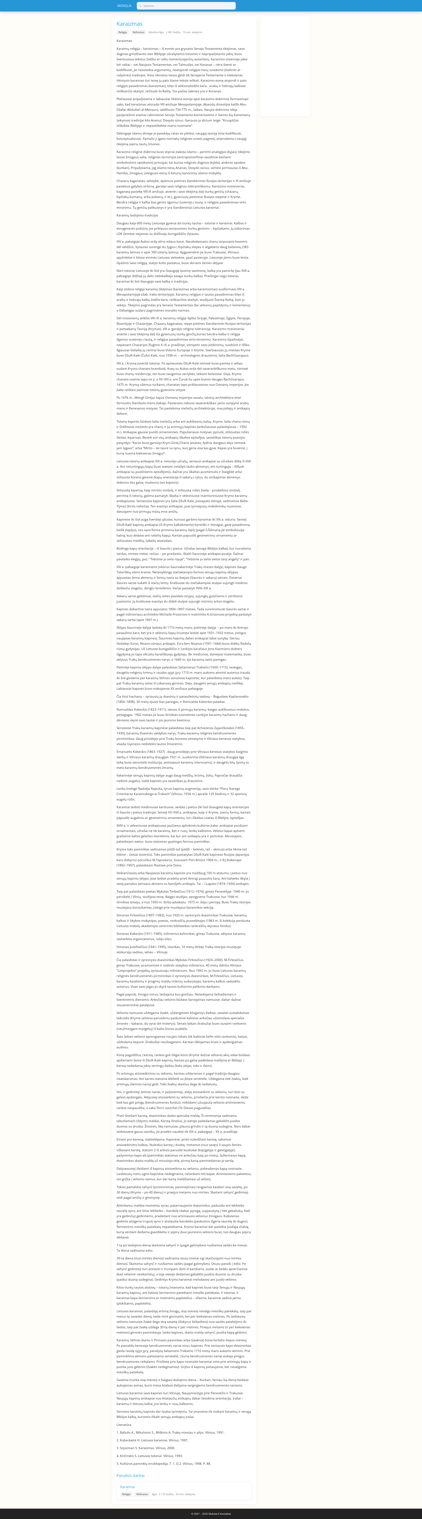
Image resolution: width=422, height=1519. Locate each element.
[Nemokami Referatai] (124, 6)
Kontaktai (225, 1513)
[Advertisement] (285, 65)
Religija (123, 32)
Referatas (138, 32)
